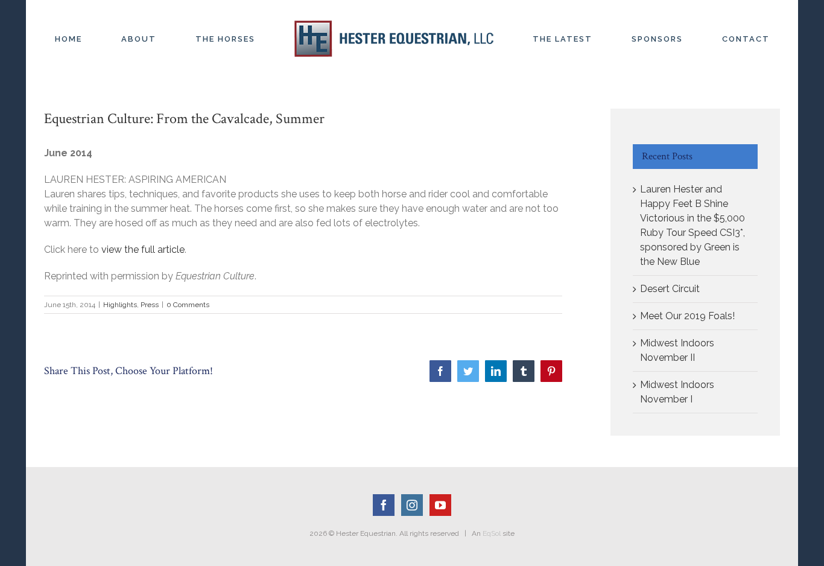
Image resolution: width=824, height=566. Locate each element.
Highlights (120, 304)
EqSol (492, 533)
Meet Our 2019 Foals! (687, 316)
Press (150, 304)
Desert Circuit (670, 288)
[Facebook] (384, 505)
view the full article (142, 249)
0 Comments (187, 304)
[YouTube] (440, 505)
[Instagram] (412, 505)
